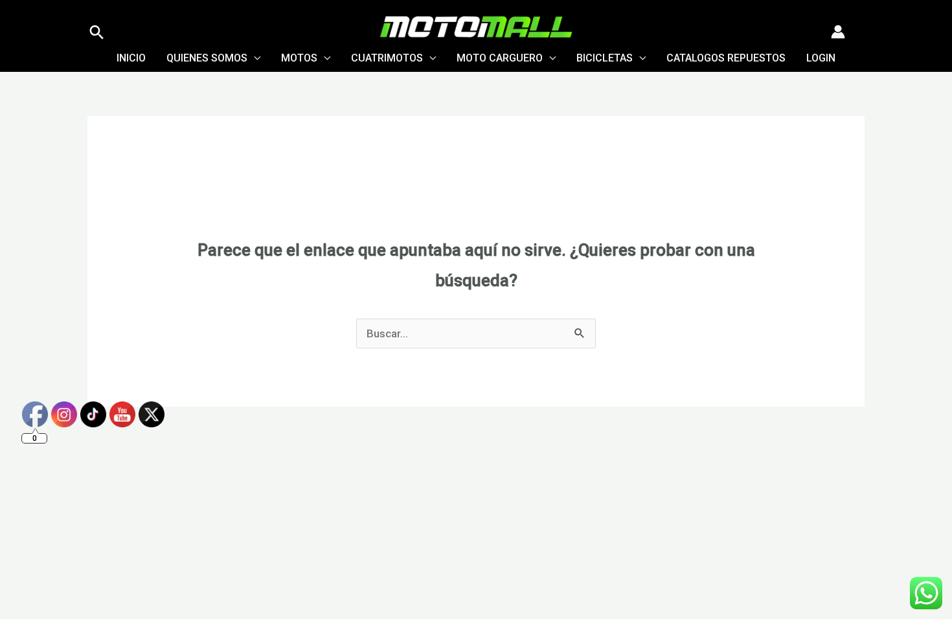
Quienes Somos (206, 58)
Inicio (131, 58)
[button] (96, 32)
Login (820, 58)
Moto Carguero (500, 58)
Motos (299, 58)
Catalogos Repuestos (726, 58)
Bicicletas (604, 58)
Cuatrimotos (387, 58)
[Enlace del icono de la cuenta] (838, 32)
